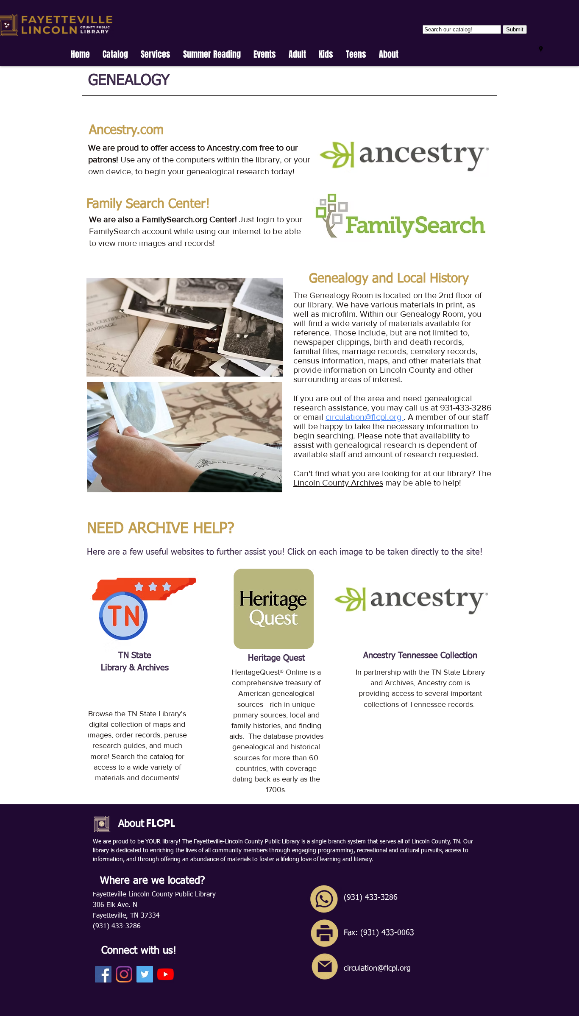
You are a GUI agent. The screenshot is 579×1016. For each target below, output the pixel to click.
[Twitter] (144, 974)
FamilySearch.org (175, 219)
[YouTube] (165, 974)
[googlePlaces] (541, 49)
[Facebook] (103, 974)
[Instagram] (124, 974)
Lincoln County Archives (338, 482)
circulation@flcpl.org (365, 416)
